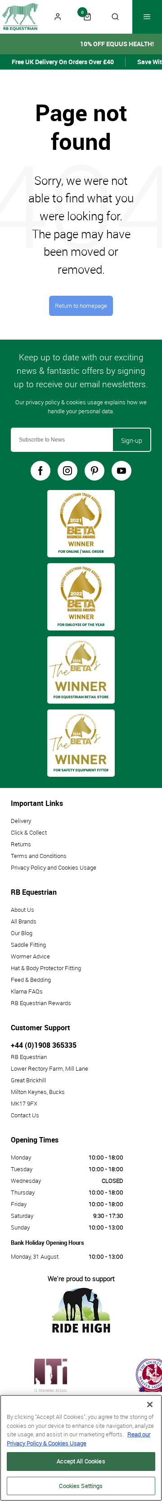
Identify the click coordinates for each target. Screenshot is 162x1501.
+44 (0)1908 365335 (43, 1045)
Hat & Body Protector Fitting (46, 968)
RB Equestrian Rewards (41, 1003)
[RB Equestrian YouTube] (121, 471)
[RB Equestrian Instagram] (67, 471)
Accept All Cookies (81, 1461)
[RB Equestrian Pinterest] (94, 471)
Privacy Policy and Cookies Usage (53, 867)
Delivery (21, 821)
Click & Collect (29, 832)
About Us (22, 910)
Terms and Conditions (39, 856)
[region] (81, 1448)
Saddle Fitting (28, 945)
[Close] (150, 1404)
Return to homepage (81, 306)
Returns (21, 844)
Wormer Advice (30, 956)
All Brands (23, 921)
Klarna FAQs (27, 991)
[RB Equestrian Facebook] (40, 471)
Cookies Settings (81, 1486)
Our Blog (21, 933)
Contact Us (25, 1115)
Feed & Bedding (31, 980)
